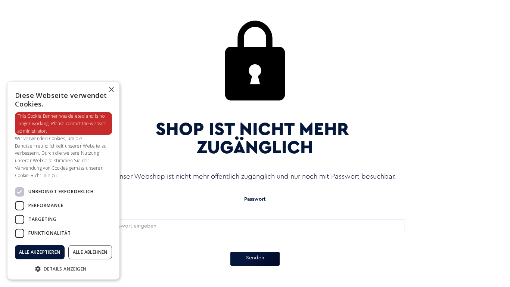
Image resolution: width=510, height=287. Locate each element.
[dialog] (63, 181)
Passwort (255, 199)
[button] (63, 268)
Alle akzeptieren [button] (39, 252)
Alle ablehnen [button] (90, 252)
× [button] (111, 90)
